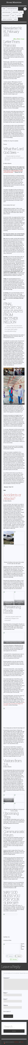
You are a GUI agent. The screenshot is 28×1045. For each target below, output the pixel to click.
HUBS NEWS (15, 12)
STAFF (13, 15)
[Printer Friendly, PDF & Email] (19, 39)
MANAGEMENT (6, 15)
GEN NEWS (19, 15)
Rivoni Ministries (14, 2)
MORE (15, 19)
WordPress (16, 1042)
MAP (21, 12)
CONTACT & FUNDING (7, 19)
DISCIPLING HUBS (6, 12)
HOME (3, 8)
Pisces (22, 1042)
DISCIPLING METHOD (12, 8)
